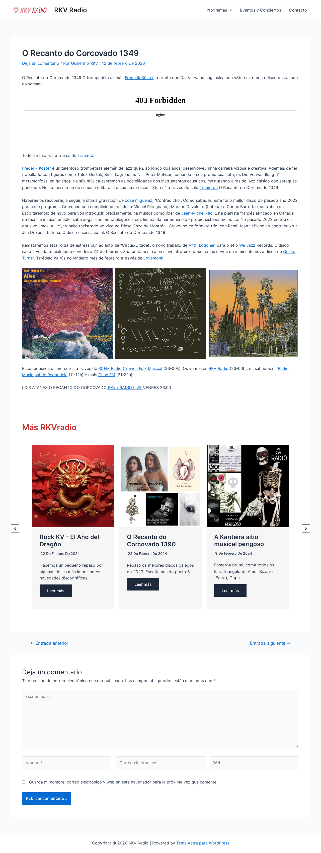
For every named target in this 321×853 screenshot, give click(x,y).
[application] (229, 10)
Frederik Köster (139, 77)
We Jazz (247, 245)
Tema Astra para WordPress (202, 842)
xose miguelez (138, 200)
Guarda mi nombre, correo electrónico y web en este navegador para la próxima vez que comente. (123, 781)
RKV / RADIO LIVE (125, 387)
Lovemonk (153, 257)
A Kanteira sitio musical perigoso (239, 540)
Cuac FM (106, 374)
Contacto (298, 10)
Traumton (86, 155)
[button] (15, 528)
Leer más (55, 590)
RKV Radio (70, 10)
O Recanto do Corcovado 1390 (151, 540)
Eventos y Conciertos (260, 10)
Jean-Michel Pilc (196, 213)
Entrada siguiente (270, 643)
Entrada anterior (49, 643)
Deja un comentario (40, 63)
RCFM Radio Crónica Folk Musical (130, 368)
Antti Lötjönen (202, 245)
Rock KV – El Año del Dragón (69, 540)
